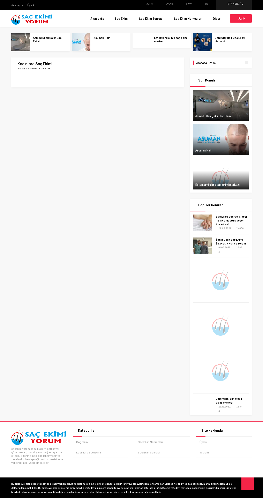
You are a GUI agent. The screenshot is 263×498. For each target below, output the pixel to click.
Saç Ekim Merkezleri (188, 18)
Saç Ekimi (121, 18)
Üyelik (31, 5)
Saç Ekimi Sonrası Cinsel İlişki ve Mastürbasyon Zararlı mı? (231, 220)
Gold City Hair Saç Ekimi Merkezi (230, 39)
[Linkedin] (45, 468)
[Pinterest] (32, 468)
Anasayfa (17, 5)
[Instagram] (39, 468)
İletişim (204, 452)
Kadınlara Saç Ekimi (88, 452)
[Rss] (51, 468)
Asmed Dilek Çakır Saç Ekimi (47, 39)
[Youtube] (26, 468)
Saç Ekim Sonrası (151, 18)
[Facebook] (14, 468)
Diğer (216, 18)
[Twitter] (20, 468)
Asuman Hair (101, 37)
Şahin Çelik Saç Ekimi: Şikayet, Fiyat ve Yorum (231, 241)
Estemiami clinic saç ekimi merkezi (170, 39)
